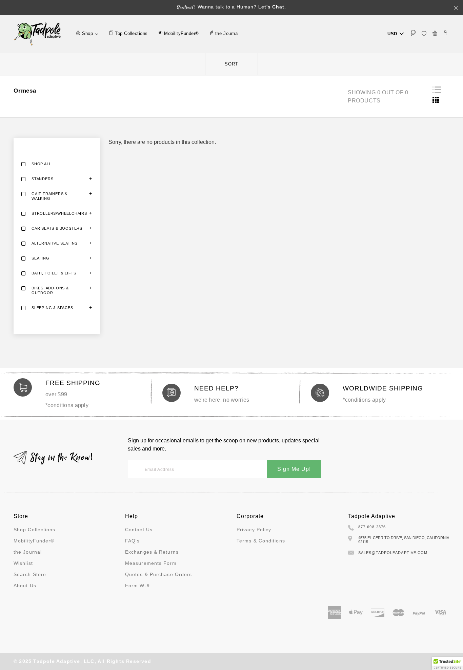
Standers (42, 179)
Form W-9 (137, 585)
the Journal (28, 552)
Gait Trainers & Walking (49, 196)
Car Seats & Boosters (57, 228)
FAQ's (132, 540)
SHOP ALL (41, 164)
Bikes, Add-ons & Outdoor (50, 290)
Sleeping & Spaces (52, 308)
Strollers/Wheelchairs (59, 213)
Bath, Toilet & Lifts (54, 273)
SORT (231, 63)
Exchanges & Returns (152, 552)
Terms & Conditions (261, 540)
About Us (25, 585)
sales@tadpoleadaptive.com (393, 553)
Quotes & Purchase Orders (158, 574)
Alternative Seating (55, 243)
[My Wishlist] (424, 33)
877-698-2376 (372, 527)
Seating (40, 258)
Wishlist (23, 563)
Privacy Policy (254, 529)
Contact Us (139, 529)
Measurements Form (151, 563)
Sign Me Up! (294, 469)
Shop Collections (35, 529)
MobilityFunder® (34, 540)
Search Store (30, 574)
